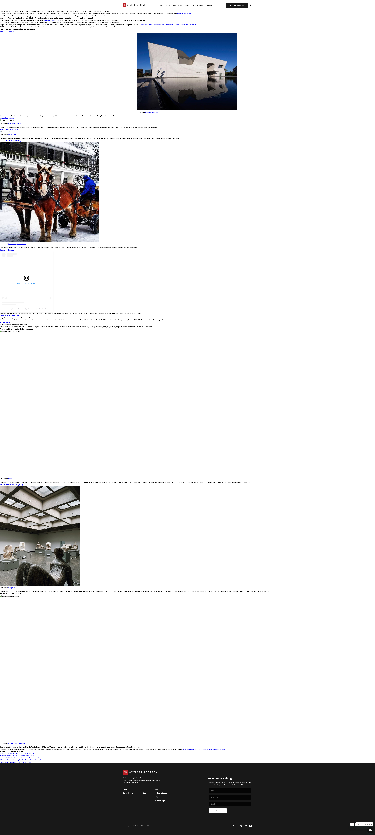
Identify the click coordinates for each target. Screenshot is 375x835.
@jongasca (11, 588)
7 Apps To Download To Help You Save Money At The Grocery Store (22, 760)
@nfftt (10, 479)
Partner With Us (197, 5)
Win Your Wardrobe (237, 5)
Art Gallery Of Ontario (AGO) (11, 484)
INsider (210, 5)
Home (125, 789)
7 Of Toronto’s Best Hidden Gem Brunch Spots (15, 762)
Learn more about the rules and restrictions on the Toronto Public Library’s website (168, 25)
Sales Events (165, 5)
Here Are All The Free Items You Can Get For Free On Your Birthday (22, 758)
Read (174, 5)
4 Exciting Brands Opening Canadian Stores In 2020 (17, 756)
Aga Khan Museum (7, 32)
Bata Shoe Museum (7, 118)
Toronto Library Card (184, 14)
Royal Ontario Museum (9, 129)
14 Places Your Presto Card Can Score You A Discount (17, 753)
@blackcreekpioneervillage (17, 244)
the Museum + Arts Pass (51, 20)
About (186, 5)
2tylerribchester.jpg (151, 112)
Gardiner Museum (7, 250)
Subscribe (218, 811)
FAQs (156, 797)
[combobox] (221, 797)
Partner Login (160, 801)
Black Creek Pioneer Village (11, 141)
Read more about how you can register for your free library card (204, 749)
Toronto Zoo (5, 322)
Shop (180, 5)
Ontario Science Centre (9, 315)
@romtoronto (12, 135)
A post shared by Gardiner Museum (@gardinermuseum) (19, 309)
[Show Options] (241, 797)
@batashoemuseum (14, 123)
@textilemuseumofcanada (16, 743)
